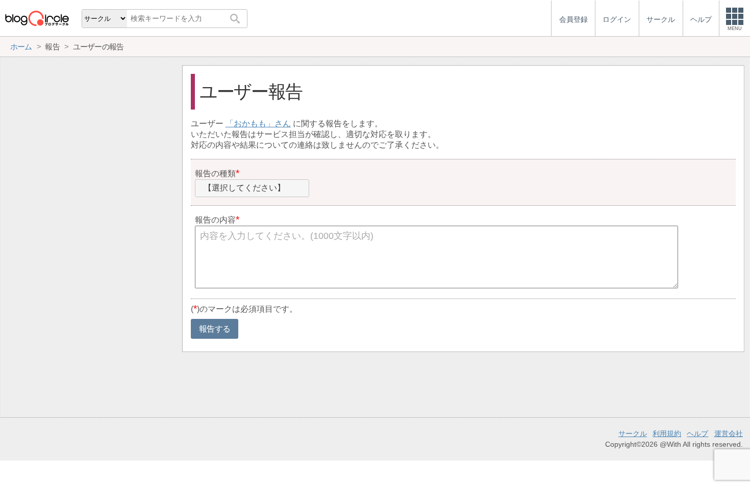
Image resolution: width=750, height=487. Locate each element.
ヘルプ (697, 433)
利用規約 (667, 433)
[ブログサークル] (36, 18)
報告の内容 (215, 219)
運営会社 (728, 433)
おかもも (250, 123)
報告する (214, 328)
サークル (632, 433)
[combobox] (252, 188)
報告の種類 (215, 173)
